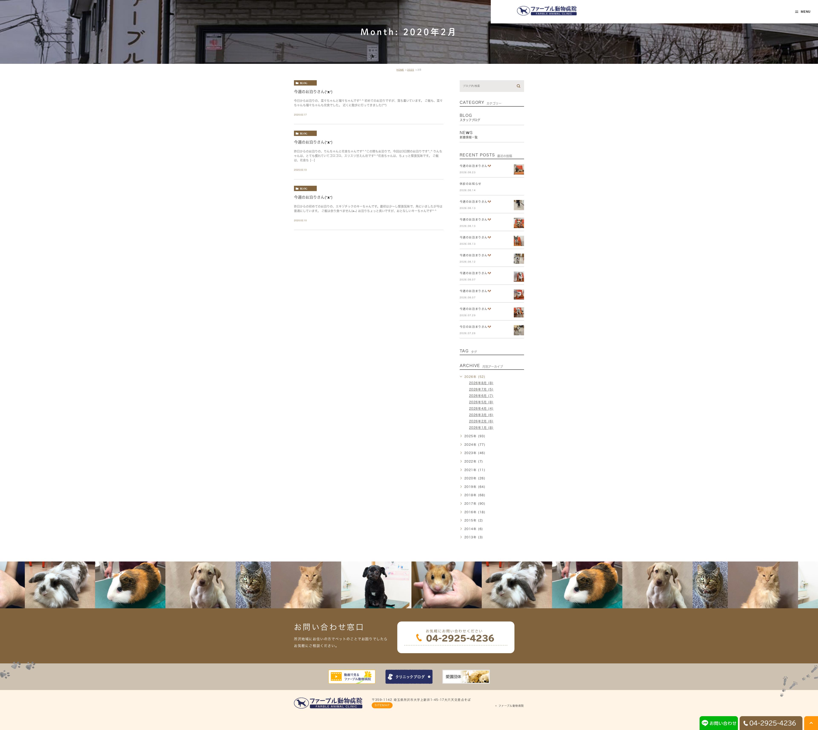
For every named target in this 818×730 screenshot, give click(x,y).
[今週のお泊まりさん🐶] (519, 169)
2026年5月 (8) (481, 402)
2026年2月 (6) (481, 421)
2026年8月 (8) (481, 383)
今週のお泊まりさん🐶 (475, 165)
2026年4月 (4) (481, 408)
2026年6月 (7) (481, 395)
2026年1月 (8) (481, 427)
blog (303, 83)
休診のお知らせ (470, 183)
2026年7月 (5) (481, 389)
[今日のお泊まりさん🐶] (519, 330)
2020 (410, 70)
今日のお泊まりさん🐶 (475, 326)
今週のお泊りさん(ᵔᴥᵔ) (313, 91)
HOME (400, 70)
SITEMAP (382, 705)
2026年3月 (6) (481, 415)
